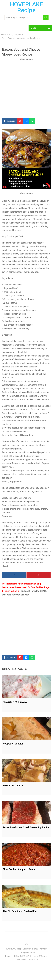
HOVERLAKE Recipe (26, 7)
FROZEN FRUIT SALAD (15, 701)
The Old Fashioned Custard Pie (20, 911)
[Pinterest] (38, 575)
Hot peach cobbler (13, 743)
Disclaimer (21, 960)
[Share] (14, 575)
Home (7, 956)
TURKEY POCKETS (13, 785)
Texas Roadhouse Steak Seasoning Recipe (26, 827)
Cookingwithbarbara (26, 952)
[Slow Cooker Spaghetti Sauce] (26, 853)
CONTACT (33, 960)
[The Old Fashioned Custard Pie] (26, 895)
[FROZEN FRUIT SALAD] (26, 686)
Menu (33, 28)
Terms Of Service (40, 956)
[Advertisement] (26, 87)
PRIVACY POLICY (21, 956)
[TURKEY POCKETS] (26, 770)
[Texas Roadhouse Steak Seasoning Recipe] (26, 811)
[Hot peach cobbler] (26, 728)
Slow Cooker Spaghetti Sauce (19, 869)
